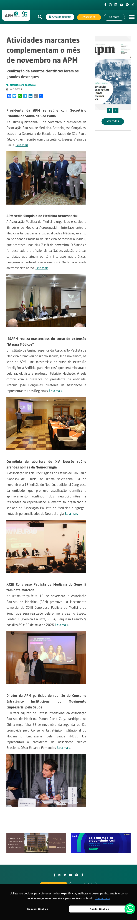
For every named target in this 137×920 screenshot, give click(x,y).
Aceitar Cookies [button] (99, 908)
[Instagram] (110, 5)
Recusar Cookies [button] (37, 908)
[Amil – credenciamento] (101, 843)
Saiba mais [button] (102, 898)
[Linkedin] (116, 5)
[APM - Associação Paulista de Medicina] (16, 14)
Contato (114, 17)
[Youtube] (121, 5)
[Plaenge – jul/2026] (36, 843)
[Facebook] (105, 5)
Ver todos (113, 121)
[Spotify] (127, 5)
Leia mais (22, 145)
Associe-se (89, 17)
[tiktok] (133, 5)
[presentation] (109, 110)
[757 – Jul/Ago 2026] (113, 73)
